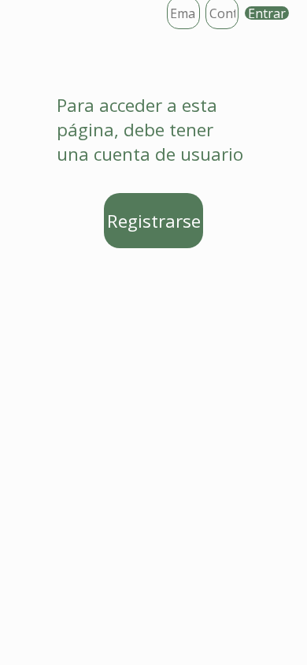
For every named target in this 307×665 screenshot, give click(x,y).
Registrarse (154, 221)
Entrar (267, 13)
